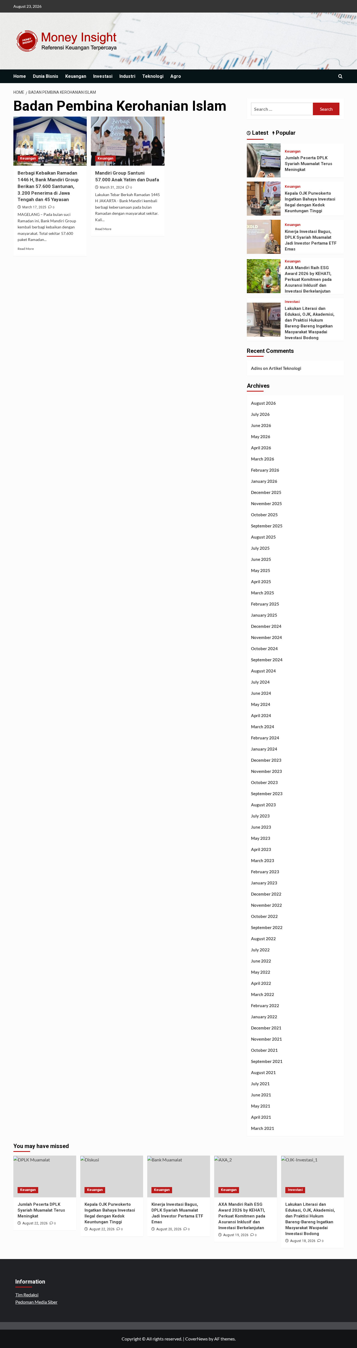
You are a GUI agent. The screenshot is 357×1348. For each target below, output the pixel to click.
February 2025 (265, 603)
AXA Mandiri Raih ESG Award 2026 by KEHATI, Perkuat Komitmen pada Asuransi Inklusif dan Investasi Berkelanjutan (308, 279)
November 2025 (266, 503)
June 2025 (261, 559)
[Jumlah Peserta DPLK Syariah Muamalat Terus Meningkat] (264, 159)
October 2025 (264, 514)
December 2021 (266, 1027)
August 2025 (263, 536)
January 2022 (264, 1016)
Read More (26, 249)
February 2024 (265, 737)
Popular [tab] (285, 132)
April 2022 (261, 983)
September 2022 (267, 927)
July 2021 (260, 1083)
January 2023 (264, 882)
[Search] (340, 76)
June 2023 (261, 826)
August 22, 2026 (35, 1223)
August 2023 (263, 804)
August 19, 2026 (236, 1235)
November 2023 (266, 771)
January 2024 (264, 748)
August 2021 (263, 1072)
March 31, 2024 (112, 187)
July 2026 (260, 414)
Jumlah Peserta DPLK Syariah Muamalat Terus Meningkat (308, 163)
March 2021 (262, 1128)
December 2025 (266, 492)
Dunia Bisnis (45, 76)
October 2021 (264, 1050)
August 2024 (263, 670)
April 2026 (261, 447)
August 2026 (263, 403)
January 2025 (264, 615)
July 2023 (260, 815)
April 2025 (261, 581)
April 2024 (261, 715)
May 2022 (260, 972)
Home (19, 76)
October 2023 (264, 782)
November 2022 (266, 905)
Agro (175, 76)
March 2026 (262, 458)
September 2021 (267, 1061)
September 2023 (267, 793)
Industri (127, 76)
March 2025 (262, 592)
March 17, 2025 (34, 207)
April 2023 (261, 849)
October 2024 (264, 648)
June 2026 (261, 425)
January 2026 (264, 481)
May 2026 (260, 436)
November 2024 (266, 637)
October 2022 (264, 916)
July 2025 (260, 548)
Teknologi (152, 76)
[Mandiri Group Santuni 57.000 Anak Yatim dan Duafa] (128, 141)
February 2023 (265, 871)
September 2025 (267, 525)
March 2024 (262, 726)
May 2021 (260, 1105)
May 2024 (260, 704)
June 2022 (261, 960)
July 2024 (260, 681)
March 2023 (262, 860)
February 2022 (265, 1005)
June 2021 (261, 1094)
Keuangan (75, 76)
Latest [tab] (259, 132)
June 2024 (261, 693)
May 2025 (260, 570)
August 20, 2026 (169, 1229)
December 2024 (266, 626)
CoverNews (196, 1338)
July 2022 (260, 949)
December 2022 (266, 893)
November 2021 (266, 1038)
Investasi (102, 76)
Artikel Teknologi (285, 368)
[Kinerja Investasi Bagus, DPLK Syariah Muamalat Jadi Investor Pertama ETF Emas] (264, 236)
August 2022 (263, 938)
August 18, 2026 (302, 1241)
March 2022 (262, 994)
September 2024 (267, 659)
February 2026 (265, 469)
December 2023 (266, 760)
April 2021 (261, 1117)
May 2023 (260, 838)
